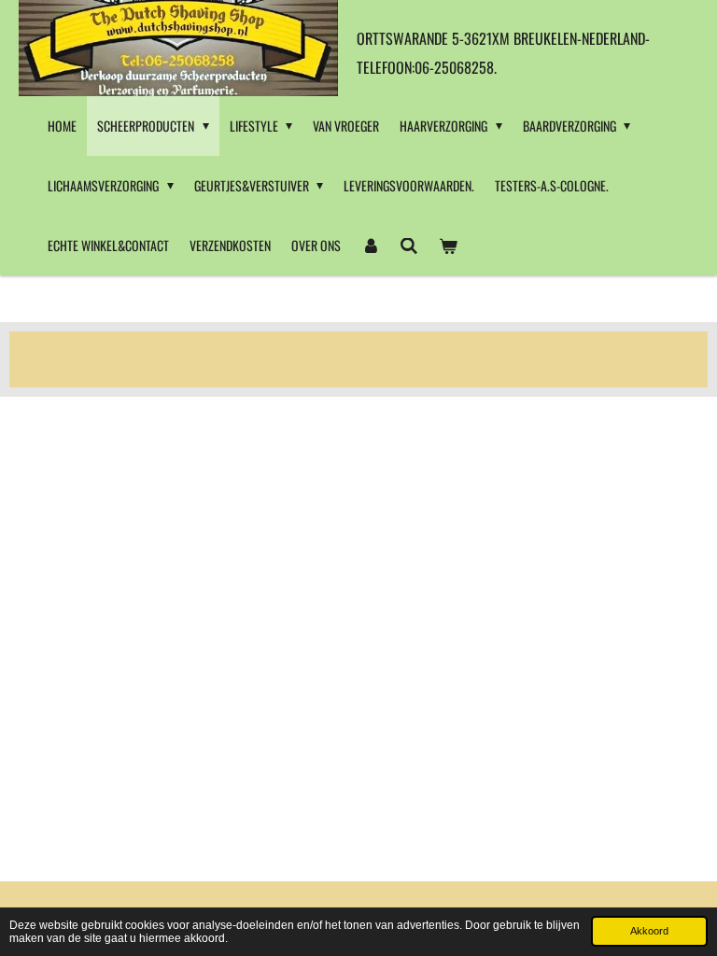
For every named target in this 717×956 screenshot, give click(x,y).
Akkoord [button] (649, 930)
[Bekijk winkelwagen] (448, 245)
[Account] (370, 245)
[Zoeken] (409, 245)
